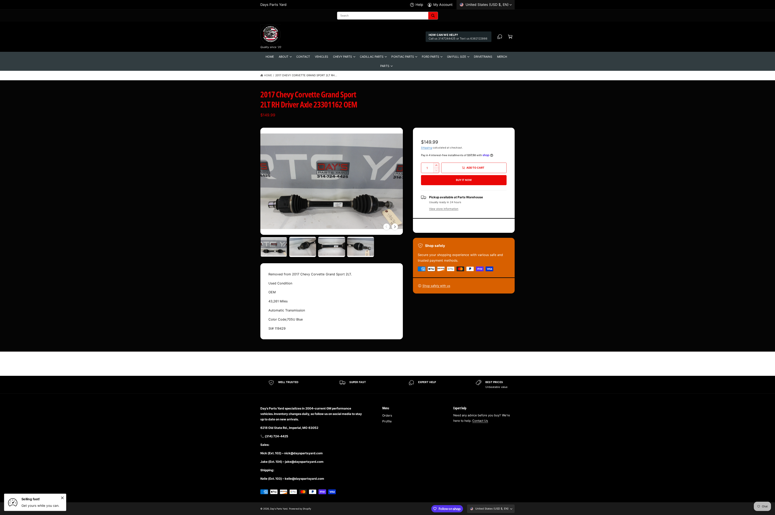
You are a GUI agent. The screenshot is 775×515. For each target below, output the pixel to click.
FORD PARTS (430, 56)
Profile (387, 421)
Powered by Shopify (300, 508)
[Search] (433, 15)
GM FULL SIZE (456, 56)
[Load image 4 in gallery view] (360, 247)
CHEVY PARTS (342, 56)
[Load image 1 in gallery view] (273, 247)
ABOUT (283, 56)
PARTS (384, 66)
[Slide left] (386, 227)
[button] (510, 36)
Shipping (426, 147)
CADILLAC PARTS (371, 56)
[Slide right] (395, 227)
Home (268, 75)
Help (419, 5)
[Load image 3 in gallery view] (331, 247)
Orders (387, 415)
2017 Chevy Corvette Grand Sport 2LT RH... (306, 75)
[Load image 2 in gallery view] (302, 247)
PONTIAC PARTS (402, 56)
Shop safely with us (436, 286)
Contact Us (480, 421)
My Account (442, 5)
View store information (443, 208)
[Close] (62, 498)
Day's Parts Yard (278, 508)
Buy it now (463, 180)
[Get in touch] (499, 36)
